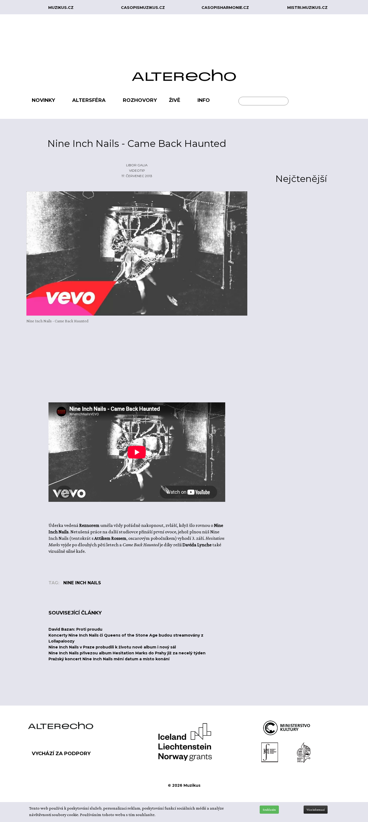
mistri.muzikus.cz (307, 7)
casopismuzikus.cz (143, 7)
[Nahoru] (360, 795)
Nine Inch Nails (82, 582)
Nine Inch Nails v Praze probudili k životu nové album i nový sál (112, 647)
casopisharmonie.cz (225, 7)
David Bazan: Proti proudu (75, 629)
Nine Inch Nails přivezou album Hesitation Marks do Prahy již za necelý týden (127, 653)
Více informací (316, 809)
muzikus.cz (61, 7)
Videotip (137, 170)
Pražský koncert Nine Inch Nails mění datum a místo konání (108, 659)
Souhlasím (269, 809)
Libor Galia (137, 165)
